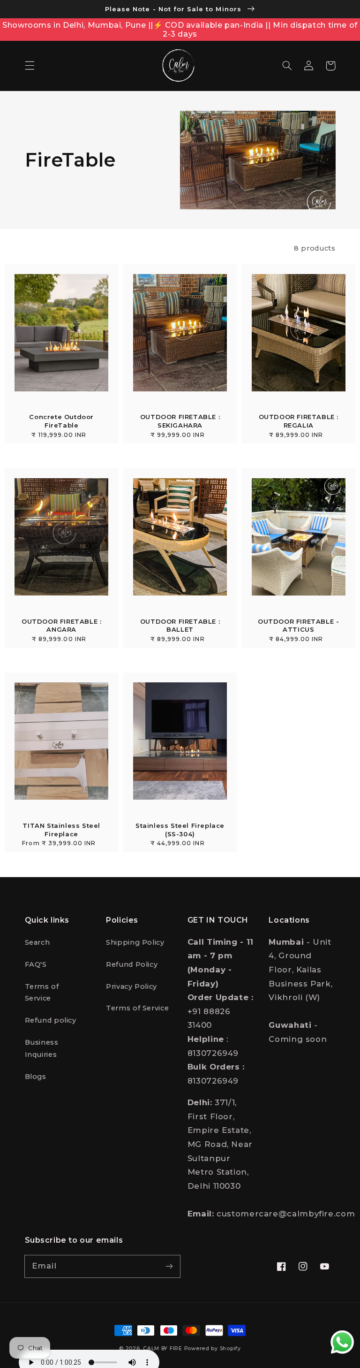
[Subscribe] (169, 1266)
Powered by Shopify (212, 1348)
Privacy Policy (131, 986)
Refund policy (50, 1020)
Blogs (35, 1076)
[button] (29, 65)
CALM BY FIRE (162, 1348)
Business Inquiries (42, 1048)
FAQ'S (36, 964)
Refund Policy (132, 964)
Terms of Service (42, 992)
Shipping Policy (135, 942)
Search (37, 942)
